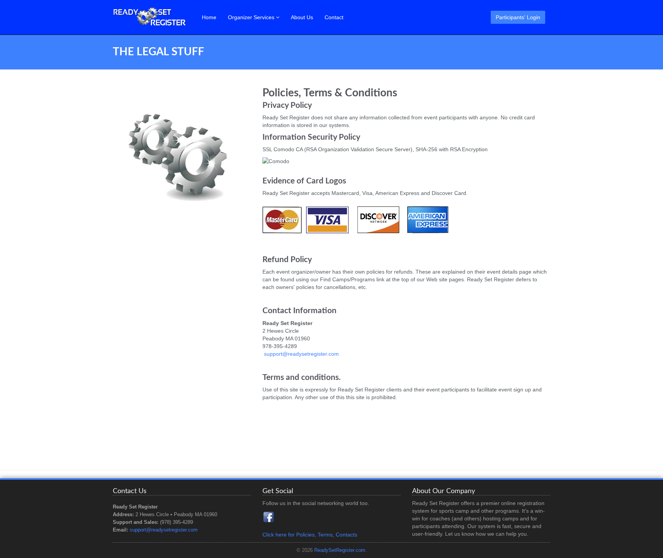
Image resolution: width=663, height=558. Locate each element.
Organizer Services (252, 17)
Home (209, 17)
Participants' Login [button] (518, 17)
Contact (334, 17)
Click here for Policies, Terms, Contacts (309, 535)
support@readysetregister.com (301, 354)
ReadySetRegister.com (339, 550)
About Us (302, 17)
